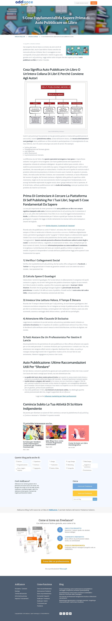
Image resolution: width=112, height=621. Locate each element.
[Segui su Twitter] (64, 613)
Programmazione (22, 465)
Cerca (94, 3)
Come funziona (44, 584)
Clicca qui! (63, 569)
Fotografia (71, 468)
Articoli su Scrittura (35, 43)
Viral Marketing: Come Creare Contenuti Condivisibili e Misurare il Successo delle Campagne (75, 593)
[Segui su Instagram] (70, 613)
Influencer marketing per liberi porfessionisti (60, 396)
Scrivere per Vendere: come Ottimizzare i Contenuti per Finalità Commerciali (32, 444)
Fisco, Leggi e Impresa (21, 469)
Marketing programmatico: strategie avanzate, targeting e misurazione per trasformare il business (77, 601)
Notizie (19, 461)
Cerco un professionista (44, 589)
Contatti (24, 589)
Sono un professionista (44, 593)
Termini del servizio (21, 593)
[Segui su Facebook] (61, 613)
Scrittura (36, 465)
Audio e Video (55, 468)
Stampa (17, 591)
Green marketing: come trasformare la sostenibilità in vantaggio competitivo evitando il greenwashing (75, 589)
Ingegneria (37, 468)
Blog (61, 584)
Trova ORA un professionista (56, 561)
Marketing (71, 465)
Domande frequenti (43, 596)
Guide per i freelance (43, 598)
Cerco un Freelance (85, 486)
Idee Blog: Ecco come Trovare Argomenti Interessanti (54, 443)
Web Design (87, 461)
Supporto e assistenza (87, 466)
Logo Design (71, 461)
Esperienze (37, 461)
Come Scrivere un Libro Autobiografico (78, 444)
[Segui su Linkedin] (67, 613)
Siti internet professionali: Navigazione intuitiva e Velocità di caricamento (77, 597)
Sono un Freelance (85, 493)
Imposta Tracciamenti (21, 598)
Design (53, 461)
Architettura (87, 470)
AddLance (53, 510)
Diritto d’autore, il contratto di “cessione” (60, 226)
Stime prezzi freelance (44, 591)
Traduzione (54, 465)
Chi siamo (18, 589)
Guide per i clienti (42, 601)
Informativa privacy (21, 596)
